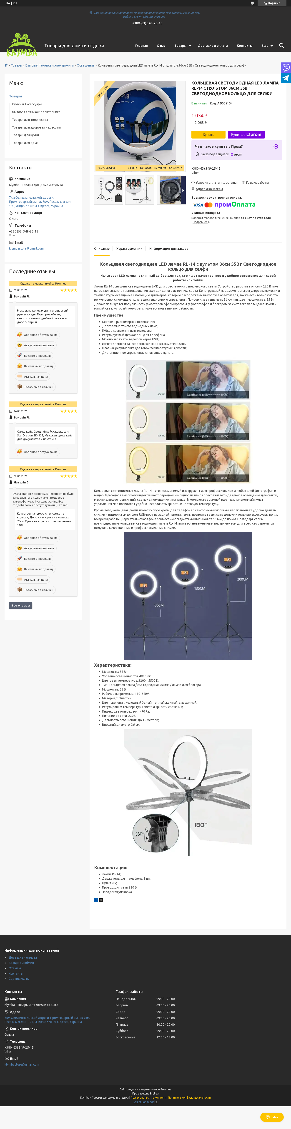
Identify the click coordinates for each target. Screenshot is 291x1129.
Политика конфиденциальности (189, 1097)
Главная (141, 45)
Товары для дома (25, 143)
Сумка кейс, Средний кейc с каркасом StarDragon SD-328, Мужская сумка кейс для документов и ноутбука (44, 435)
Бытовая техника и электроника (49, 65)
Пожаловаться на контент (148, 1097)
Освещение (86, 65)
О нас (161, 45)
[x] (101, 901)
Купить (208, 134)
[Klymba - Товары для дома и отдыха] (22, 46)
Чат (275, 1117)
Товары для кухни (25, 135)
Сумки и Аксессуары (27, 104)
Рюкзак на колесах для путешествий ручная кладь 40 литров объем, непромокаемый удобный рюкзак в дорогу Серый (42, 316)
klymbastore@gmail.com (26, 248)
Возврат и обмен (21, 963)
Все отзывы (20, 605)
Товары (180, 45)
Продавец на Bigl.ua (145, 1093)
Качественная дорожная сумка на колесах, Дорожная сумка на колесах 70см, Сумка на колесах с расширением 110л (44, 519)
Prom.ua (166, 1089)
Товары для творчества (30, 119)
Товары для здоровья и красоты (36, 127)
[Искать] (280, 45)
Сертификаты (19, 978)
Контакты (245, 45)
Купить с (238, 134)
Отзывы (15, 968)
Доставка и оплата (213, 45)
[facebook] (96, 901)
